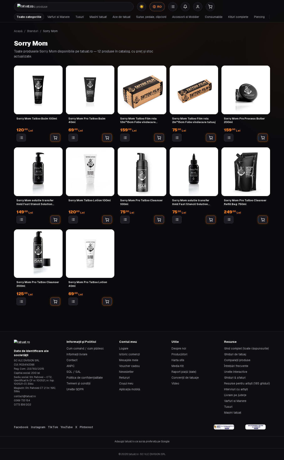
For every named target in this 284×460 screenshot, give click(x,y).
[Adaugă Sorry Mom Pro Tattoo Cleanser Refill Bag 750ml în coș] (263, 220)
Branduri (32, 31)
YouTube (67, 427)
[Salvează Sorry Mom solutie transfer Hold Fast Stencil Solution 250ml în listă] (21, 220)
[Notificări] (185, 6)
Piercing (259, 17)
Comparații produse (237, 360)
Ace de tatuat (121, 17)
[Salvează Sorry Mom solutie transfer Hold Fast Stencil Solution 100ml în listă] (177, 220)
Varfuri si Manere (58, 17)
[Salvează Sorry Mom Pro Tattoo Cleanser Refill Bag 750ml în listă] (228, 220)
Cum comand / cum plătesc (85, 348)
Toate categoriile (29, 17)
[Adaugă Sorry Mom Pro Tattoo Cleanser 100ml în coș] (159, 220)
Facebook (21, 427)
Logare (123, 348)
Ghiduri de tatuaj (235, 354)
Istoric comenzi (129, 354)
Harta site (178, 360)
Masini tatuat (98, 17)
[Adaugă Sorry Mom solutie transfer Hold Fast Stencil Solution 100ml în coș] (211, 220)
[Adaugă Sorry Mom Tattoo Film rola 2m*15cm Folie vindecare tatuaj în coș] (211, 138)
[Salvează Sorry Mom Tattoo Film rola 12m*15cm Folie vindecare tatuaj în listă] (125, 138)
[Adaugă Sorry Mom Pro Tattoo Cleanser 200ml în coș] (55, 301)
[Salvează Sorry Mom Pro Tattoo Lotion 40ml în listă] (73, 301)
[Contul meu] (197, 6)
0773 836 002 (22, 404)
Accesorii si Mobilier (185, 17)
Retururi (124, 377)
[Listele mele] (172, 6)
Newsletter (126, 372)
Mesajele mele (128, 360)
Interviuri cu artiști (236, 389)
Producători (179, 354)
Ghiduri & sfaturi (235, 377)
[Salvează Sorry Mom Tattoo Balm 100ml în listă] (21, 138)
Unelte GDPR (75, 389)
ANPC (70, 366)
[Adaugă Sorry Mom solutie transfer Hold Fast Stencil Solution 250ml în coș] (55, 220)
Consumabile (213, 17)
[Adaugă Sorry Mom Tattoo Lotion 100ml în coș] (107, 220)
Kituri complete (238, 17)
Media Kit (178, 366)
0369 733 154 (22, 400)
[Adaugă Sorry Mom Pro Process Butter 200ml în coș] (263, 138)
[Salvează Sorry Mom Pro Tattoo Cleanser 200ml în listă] (21, 301)
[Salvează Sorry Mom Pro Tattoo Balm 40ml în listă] (73, 138)
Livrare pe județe (235, 395)
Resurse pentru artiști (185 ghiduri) (247, 383)
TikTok (53, 427)
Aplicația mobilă (129, 389)
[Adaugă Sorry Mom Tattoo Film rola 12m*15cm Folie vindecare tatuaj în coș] (159, 138)
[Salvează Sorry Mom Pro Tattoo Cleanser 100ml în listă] (125, 220)
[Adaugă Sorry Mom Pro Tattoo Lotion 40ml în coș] (107, 301)
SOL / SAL (74, 372)
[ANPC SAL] (224, 427)
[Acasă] (25, 7)
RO (159, 7)
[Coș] (210, 6)
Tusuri (79, 17)
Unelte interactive (235, 372)
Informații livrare (77, 354)
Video (175, 383)
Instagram (38, 427)
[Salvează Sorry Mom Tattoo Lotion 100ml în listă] (73, 220)
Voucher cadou (129, 366)
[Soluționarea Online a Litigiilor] (255, 427)
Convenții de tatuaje (185, 377)
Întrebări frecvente (236, 366)
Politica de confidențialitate (85, 377)
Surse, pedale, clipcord (151, 17)
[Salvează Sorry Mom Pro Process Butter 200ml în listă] (228, 138)
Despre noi (179, 348)
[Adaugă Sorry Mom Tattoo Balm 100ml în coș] (55, 138)
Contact (72, 360)
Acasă (18, 31)
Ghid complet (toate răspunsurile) (246, 348)
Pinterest (86, 427)
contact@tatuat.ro (25, 396)
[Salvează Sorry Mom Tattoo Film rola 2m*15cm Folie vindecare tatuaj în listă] (177, 138)
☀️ (141, 6)
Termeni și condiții (78, 383)
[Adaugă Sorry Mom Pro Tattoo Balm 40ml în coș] (107, 138)
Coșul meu (126, 383)
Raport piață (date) (184, 372)
